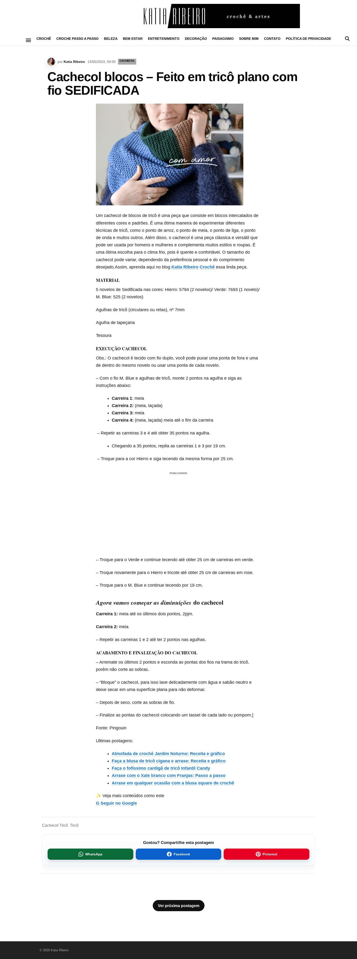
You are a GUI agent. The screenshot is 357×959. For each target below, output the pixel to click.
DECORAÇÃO (196, 39)
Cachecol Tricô (55, 825)
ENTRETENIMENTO (163, 39)
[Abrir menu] (28, 40)
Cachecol (127, 60)
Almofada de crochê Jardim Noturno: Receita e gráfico (168, 753)
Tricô (74, 825)
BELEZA (111, 39)
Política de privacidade (308, 39)
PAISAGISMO (223, 39)
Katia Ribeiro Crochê (193, 267)
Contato (272, 39)
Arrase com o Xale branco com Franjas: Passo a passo (169, 775)
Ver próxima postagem (178, 906)
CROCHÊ (43, 39)
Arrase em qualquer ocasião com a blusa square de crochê (173, 783)
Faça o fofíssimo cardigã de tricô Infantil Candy (161, 768)
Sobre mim (249, 39)
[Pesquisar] (347, 38)
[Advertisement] (178, 506)
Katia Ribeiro (74, 62)
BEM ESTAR (133, 39)
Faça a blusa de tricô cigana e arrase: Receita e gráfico (169, 761)
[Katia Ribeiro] (178, 16)
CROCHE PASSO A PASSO (77, 39)
